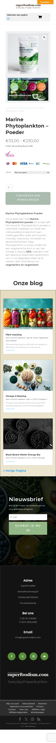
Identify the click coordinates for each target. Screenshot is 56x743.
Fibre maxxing (14, 334)
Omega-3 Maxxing (16, 396)
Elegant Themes (29, 723)
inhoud (8, 172)
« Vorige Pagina (14, 470)
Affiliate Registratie (18, 712)
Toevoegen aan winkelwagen (28, 197)
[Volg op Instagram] (33, 656)
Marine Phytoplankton (29, 108)
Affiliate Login (38, 709)
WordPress (30, 726)
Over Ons (23, 709)
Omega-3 (43, 399)
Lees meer (10, 350)
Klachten (42, 703)
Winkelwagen (37, 712)
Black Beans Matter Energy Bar (23, 454)
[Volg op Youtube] (44, 656)
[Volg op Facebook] (11, 656)
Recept (41, 458)
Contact (12, 709)
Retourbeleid (28, 703)
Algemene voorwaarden (21, 706)
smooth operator (17, 338)
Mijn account (12, 703)
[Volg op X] (22, 656)
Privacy (39, 706)
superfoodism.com (13, 108)
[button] (44, 37)
